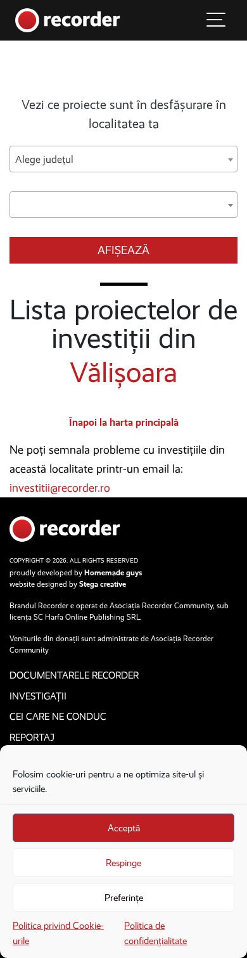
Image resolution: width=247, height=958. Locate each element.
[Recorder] (67, 19)
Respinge (123, 863)
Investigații (38, 696)
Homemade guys (113, 572)
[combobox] (124, 159)
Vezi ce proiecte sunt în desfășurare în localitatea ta (124, 114)
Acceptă (124, 828)
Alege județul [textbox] (44, 159)
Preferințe (123, 898)
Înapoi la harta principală (124, 422)
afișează (123, 250)
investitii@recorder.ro (60, 488)
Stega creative (102, 584)
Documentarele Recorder (74, 675)
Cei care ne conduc (58, 716)
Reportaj (32, 737)
